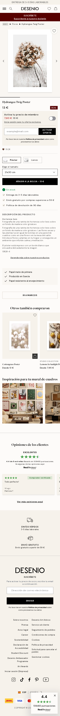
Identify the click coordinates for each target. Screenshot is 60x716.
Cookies (36, 640)
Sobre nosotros (20, 620)
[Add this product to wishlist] (54, 30)
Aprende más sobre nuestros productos (30, 257)
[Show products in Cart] (55, 8)
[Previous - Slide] (3, 61)
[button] (44, 703)
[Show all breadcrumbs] (5, 24)
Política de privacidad (35, 139)
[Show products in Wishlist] (49, 8)
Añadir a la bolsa (30, 181)
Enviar (30, 600)
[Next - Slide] (56, 61)
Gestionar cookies (41, 657)
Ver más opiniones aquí (30, 501)
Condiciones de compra (43, 635)
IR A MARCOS (30, 295)
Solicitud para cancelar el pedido (44, 650)
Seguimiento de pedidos (43, 630)
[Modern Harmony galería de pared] (22, 403)
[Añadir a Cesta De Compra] (35, 356)
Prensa (25, 625)
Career (24, 635)
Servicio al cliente (40, 625)
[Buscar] (11, 8)
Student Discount (19, 653)
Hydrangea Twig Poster (33, 24)
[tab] (10, 96)
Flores (15, 24)
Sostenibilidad (21, 640)
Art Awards (23, 666)
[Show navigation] (4, 8)
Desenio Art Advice (41, 620)
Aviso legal (23, 630)
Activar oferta (47, 131)
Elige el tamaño (10, 166)
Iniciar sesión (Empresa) (16, 671)
